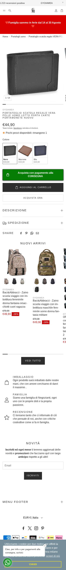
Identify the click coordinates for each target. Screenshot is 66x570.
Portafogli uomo (18, 36)
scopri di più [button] (53, 556)
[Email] (37, 233)
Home (5, 36)
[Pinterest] (26, 233)
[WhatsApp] (31, 233)
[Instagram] (36, 528)
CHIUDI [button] (33, 564)
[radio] (10, 153)
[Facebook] (21, 233)
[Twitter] (30, 528)
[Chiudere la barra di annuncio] (62, 2)
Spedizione (17, 128)
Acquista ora (33, 198)
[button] (4, 10)
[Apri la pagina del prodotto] (16, 262)
